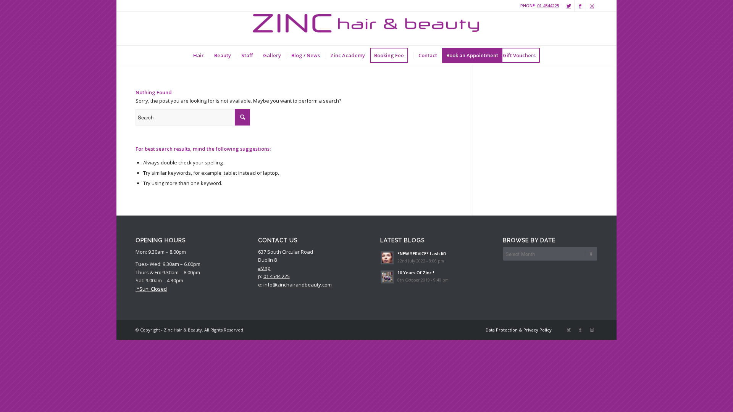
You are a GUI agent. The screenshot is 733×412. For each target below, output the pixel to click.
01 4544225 (548, 5)
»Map (264, 268)
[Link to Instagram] (591, 5)
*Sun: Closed (151, 288)
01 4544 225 (276, 276)
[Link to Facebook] (580, 5)
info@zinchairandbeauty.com (297, 284)
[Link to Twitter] (568, 5)
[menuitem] (198, 55)
